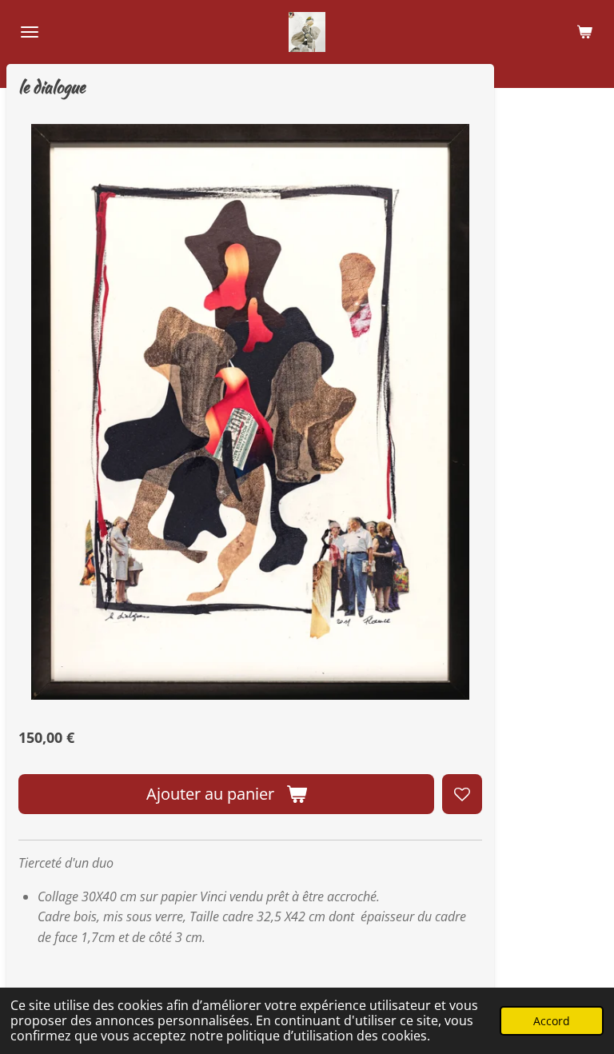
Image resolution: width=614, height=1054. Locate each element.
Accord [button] (551, 1020)
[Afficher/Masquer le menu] (29, 32)
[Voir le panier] (584, 32)
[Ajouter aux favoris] (462, 794)
